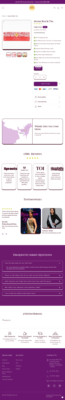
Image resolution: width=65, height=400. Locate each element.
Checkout (18, 366)
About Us (4, 360)
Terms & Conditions (7, 379)
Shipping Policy (6, 376)
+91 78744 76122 (54, 371)
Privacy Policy (6, 369)
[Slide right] (29, 55)
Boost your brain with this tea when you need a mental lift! (47, 134)
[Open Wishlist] (62, 397)
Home (4, 16)
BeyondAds (49, 396)
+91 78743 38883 (54, 376)
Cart (17, 363)
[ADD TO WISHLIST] (59, 84)
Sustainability (5, 363)
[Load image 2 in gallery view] (14, 54)
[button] (3, 8)
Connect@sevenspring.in (56, 380)
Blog (3, 366)
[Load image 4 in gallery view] (24, 54)
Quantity (36, 73)
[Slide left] (4, 55)
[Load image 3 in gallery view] (19, 54)
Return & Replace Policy (7, 372)
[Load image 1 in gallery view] (8, 54)
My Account (19, 360)
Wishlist (18, 369)
